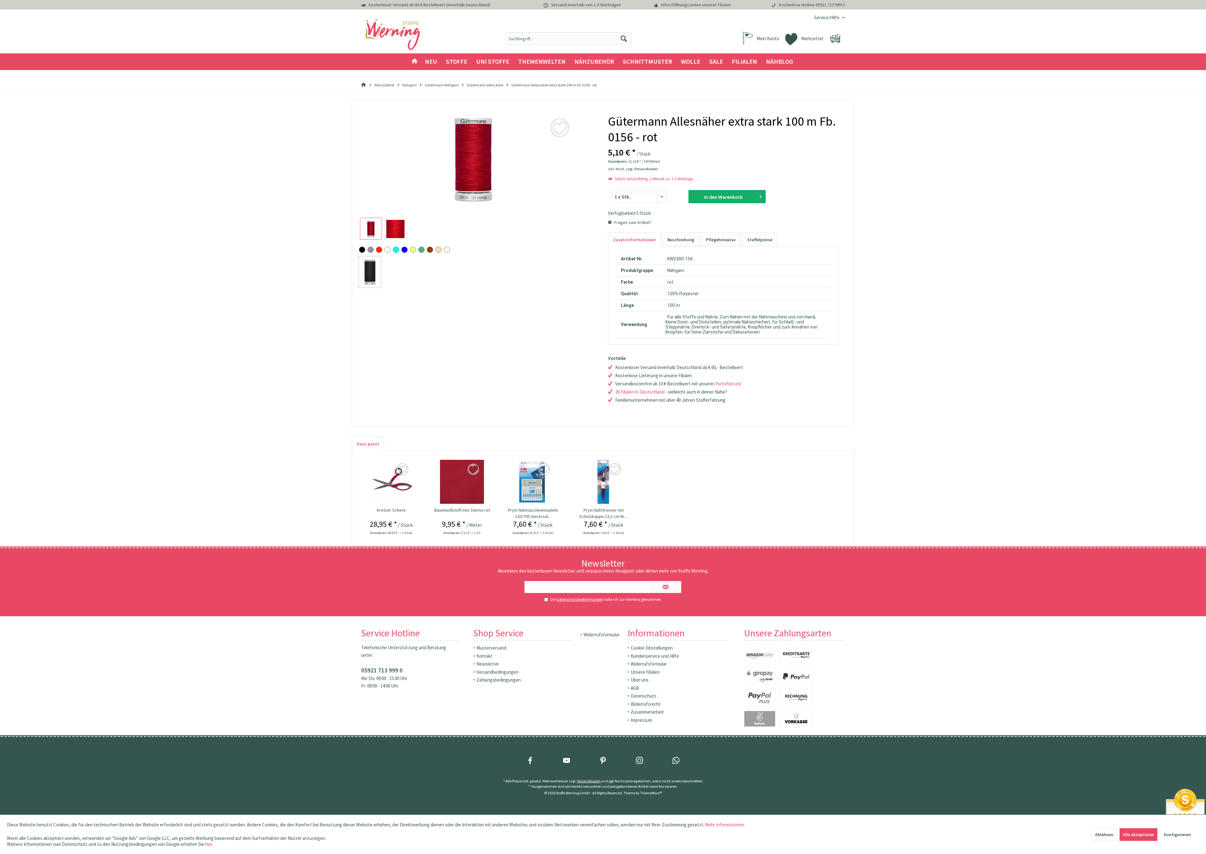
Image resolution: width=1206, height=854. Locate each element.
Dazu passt (368, 444)
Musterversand (491, 648)
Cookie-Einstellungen (652, 648)
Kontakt (484, 656)
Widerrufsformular (602, 635)
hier (208, 844)
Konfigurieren (1177, 834)
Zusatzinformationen (634, 239)
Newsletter (487, 664)
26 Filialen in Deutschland (640, 392)
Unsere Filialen (645, 672)
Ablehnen (1104, 834)
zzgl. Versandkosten (642, 168)
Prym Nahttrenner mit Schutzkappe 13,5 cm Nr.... (603, 513)
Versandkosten (589, 781)
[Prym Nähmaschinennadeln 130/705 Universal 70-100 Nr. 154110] (533, 482)
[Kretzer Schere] (391, 482)
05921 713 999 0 (830, 5)
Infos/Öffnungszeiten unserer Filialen (696, 5)
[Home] (415, 61)
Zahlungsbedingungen (498, 680)
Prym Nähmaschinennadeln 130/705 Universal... (533, 513)
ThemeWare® (651, 793)
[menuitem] (827, 17)
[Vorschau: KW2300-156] (371, 229)
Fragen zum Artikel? (632, 222)
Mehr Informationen (724, 825)
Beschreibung (680, 239)
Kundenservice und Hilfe (655, 656)
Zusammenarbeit (647, 712)
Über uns (640, 680)
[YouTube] (566, 760)
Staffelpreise (759, 239)
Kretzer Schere (391, 510)
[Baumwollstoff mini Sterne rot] (462, 482)
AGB (635, 688)
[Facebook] (530, 760)
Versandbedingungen (497, 672)
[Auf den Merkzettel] (403, 469)
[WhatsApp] (676, 760)
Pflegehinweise (721, 239)
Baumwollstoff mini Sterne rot (462, 510)
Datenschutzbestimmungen (580, 599)
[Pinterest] (603, 760)
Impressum (641, 720)
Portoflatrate (728, 384)
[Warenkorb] (835, 38)
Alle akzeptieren (1138, 834)
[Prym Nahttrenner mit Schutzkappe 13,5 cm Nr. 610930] (603, 482)
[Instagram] (639, 760)
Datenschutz (643, 696)
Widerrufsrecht (646, 704)
